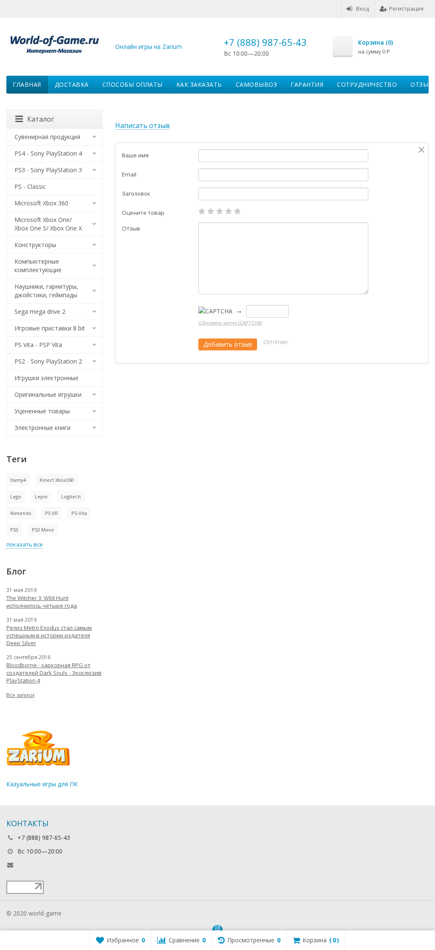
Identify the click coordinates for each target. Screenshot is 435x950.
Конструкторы (35, 245)
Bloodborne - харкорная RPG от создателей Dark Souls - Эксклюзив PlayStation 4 (54, 672)
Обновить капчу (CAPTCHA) (230, 322)
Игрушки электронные (46, 378)
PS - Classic (30, 186)
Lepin (41, 496)
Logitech (71, 496)
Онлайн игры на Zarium (148, 47)
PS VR (51, 513)
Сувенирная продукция (47, 137)
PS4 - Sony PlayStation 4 (48, 153)
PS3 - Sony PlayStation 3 (48, 170)
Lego (15, 496)
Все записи (20, 695)
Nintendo (20, 513)
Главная (27, 84)
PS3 (14, 529)
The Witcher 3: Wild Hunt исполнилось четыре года (41, 601)
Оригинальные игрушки (48, 394)
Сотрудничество (367, 84)
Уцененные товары (42, 411)
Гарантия (307, 84)
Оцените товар (143, 212)
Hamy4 (18, 480)
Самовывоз (256, 84)
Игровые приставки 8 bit (49, 328)
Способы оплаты (132, 84)
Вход (362, 8)
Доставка (72, 84)
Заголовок (136, 193)
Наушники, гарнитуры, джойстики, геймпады (46, 290)
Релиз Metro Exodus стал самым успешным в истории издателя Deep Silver (49, 635)
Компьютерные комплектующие (38, 265)
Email (129, 174)
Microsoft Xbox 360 (41, 203)
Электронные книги (42, 428)
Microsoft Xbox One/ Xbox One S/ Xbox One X (48, 224)
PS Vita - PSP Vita (38, 345)
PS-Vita (79, 513)
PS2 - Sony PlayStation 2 (48, 361)
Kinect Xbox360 (57, 480)
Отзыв (131, 228)
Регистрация (406, 8)
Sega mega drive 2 (39, 311)
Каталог (40, 119)
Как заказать (199, 84)
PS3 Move (43, 529)
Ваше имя (135, 155)
